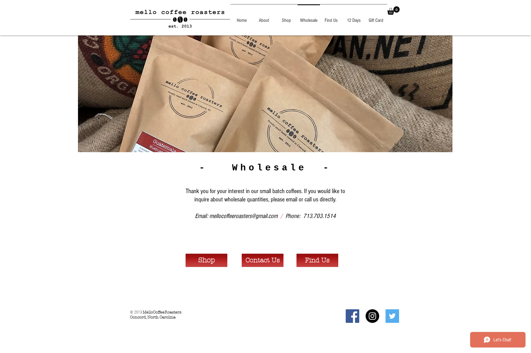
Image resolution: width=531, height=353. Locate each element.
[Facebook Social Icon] (352, 316)
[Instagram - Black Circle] (372, 316)
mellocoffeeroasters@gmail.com (243, 216)
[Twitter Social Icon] (392, 316)
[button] (393, 10)
